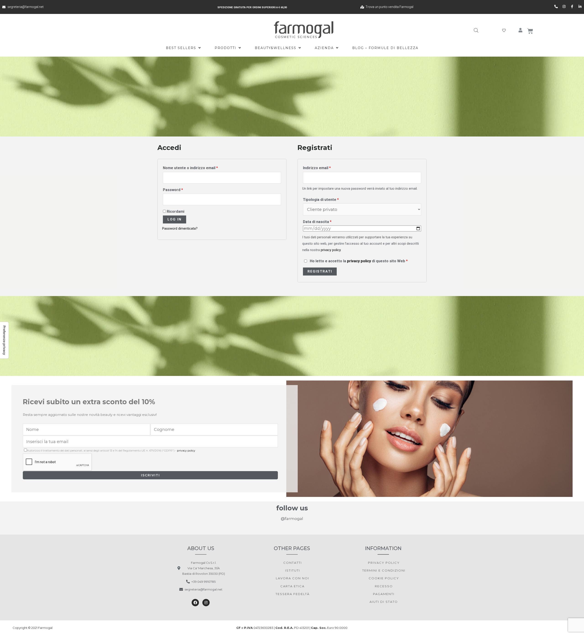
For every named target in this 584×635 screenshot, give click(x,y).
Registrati (320, 271)
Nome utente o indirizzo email (190, 168)
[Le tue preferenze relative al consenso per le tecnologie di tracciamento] (4, 340)
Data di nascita (317, 222)
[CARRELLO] (530, 31)
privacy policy (331, 250)
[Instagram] (206, 602)
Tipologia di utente (321, 199)
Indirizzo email (317, 168)
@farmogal (292, 518)
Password (173, 190)
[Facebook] (195, 602)
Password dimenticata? (180, 228)
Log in (174, 219)
